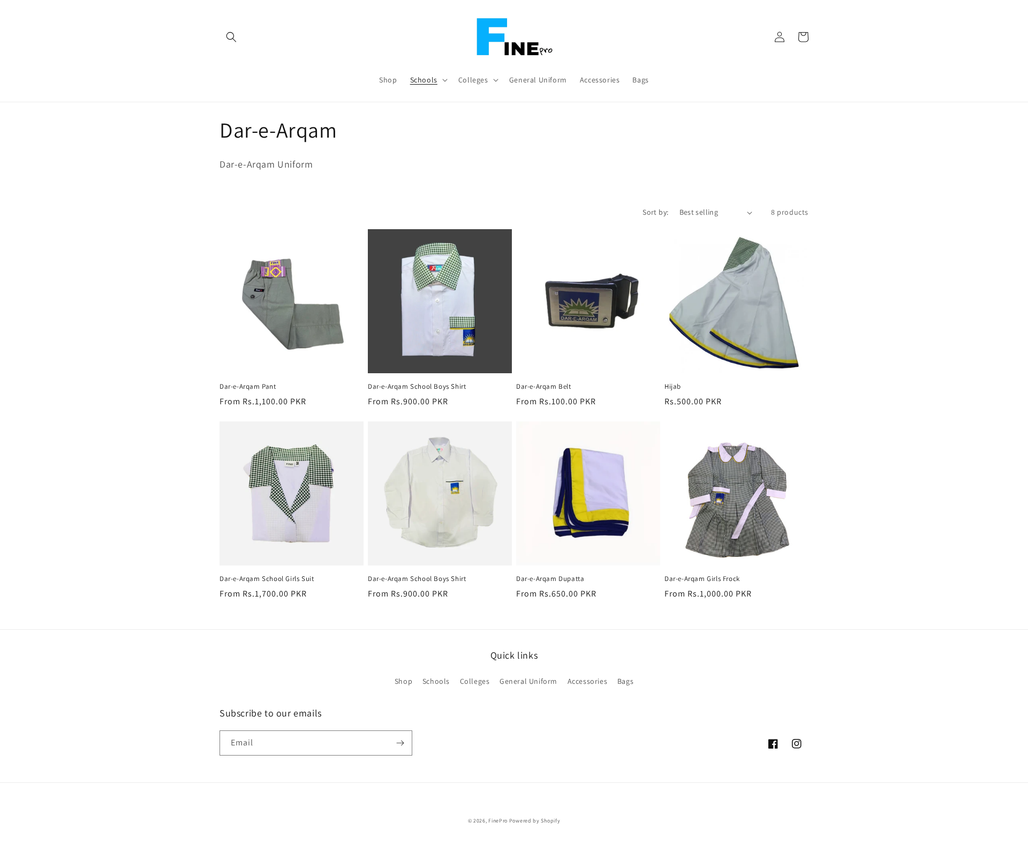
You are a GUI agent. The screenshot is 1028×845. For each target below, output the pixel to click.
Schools (436, 681)
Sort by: (655, 212)
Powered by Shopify (535, 820)
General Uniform (528, 681)
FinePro (498, 820)
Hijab (672, 386)
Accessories (588, 681)
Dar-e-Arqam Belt (543, 386)
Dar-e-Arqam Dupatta (550, 579)
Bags (625, 681)
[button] (231, 37)
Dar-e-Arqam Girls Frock (702, 579)
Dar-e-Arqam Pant (248, 386)
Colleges (475, 681)
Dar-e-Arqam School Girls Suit (267, 579)
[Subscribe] (400, 743)
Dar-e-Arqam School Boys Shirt (417, 386)
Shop (403, 681)
